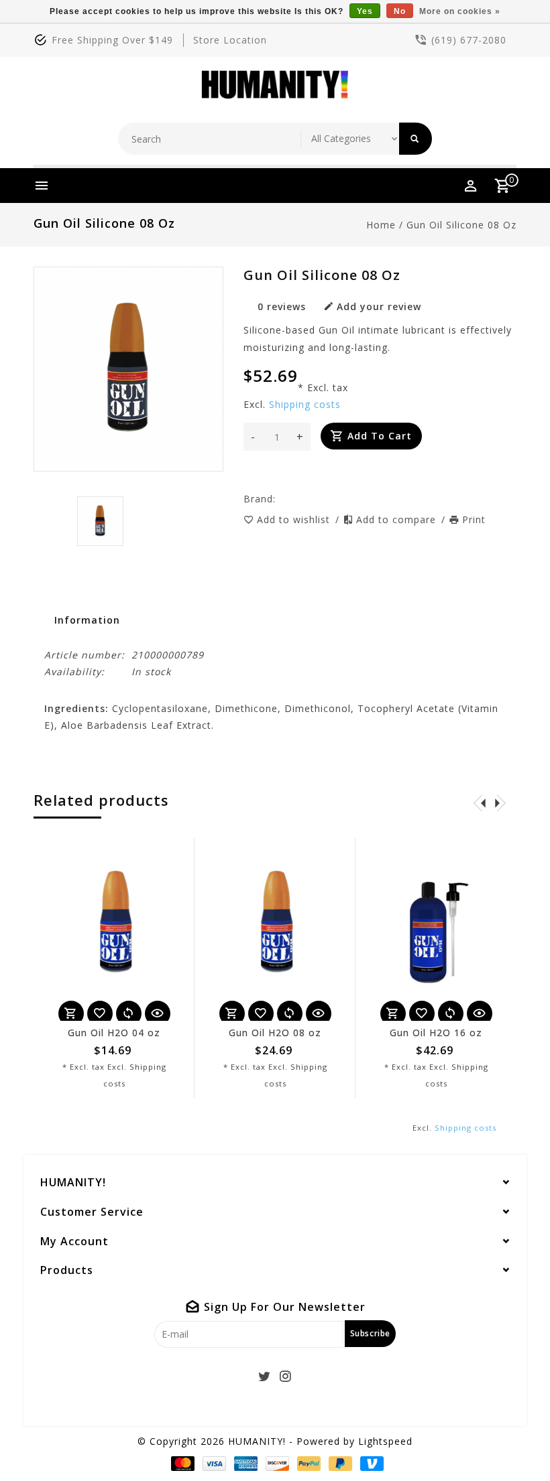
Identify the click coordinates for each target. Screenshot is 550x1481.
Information (87, 620)
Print (474, 519)
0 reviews (282, 306)
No (400, 11)
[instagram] (285, 1376)
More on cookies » (459, 11)
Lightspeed (385, 1441)
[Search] (415, 139)
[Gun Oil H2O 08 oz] (275, 929)
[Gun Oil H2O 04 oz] (114, 929)
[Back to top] (509, 1440)
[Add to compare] (129, 1013)
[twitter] (265, 1376)
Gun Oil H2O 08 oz (275, 1032)
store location (230, 39)
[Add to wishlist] (100, 1013)
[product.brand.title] (280, 498)
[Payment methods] (180, 1463)
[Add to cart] (71, 1013)
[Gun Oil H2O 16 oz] (436, 929)
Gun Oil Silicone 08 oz (461, 224)
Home (381, 224)
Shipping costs (305, 404)
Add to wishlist (295, 519)
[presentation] (479, 802)
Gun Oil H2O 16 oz (436, 1032)
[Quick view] (157, 1013)
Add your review (379, 306)
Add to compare (397, 519)
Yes (365, 11)
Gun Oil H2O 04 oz (114, 1032)
